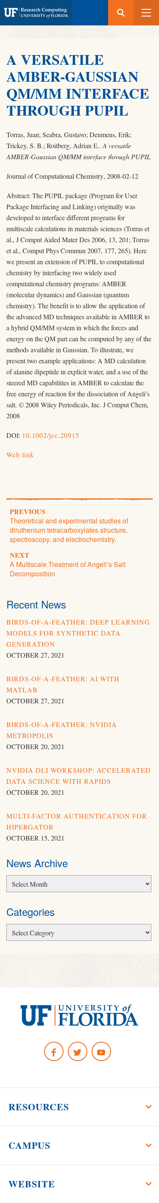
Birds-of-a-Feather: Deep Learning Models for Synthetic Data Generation (78, 632)
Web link (20, 454)
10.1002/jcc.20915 (50, 435)
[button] (146, 12)
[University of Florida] (79, 1015)
